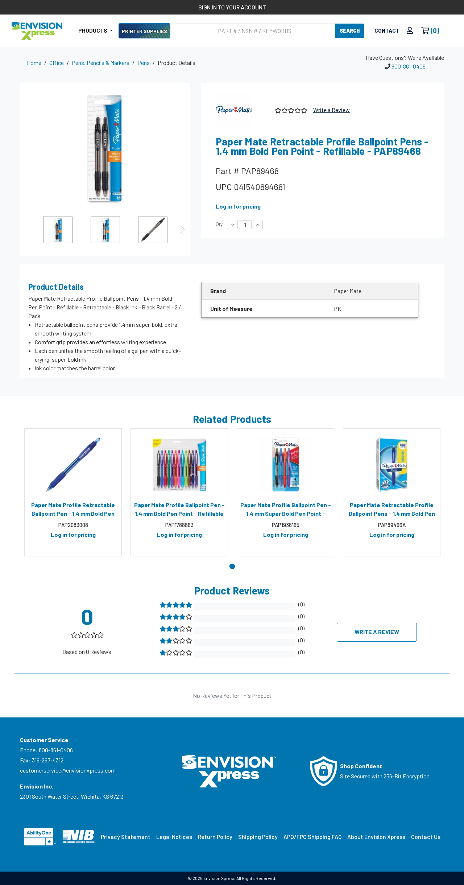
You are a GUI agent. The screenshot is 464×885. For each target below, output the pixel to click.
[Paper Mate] (242, 110)
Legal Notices (174, 836)
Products (93, 30)
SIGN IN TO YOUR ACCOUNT (232, 7)
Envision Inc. (36, 786)
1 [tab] (232, 566)
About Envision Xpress (376, 836)
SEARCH (350, 31)
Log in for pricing (238, 206)
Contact (386, 30)
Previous (27, 229)
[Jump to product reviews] (290, 109)
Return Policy (215, 836)
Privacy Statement (125, 836)
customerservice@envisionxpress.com (68, 770)
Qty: (220, 224)
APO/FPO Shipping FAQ (312, 836)
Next (183, 229)
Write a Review (331, 109)
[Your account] (409, 31)
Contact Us (425, 836)
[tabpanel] (73, 492)
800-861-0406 (409, 66)
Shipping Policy (258, 836)
